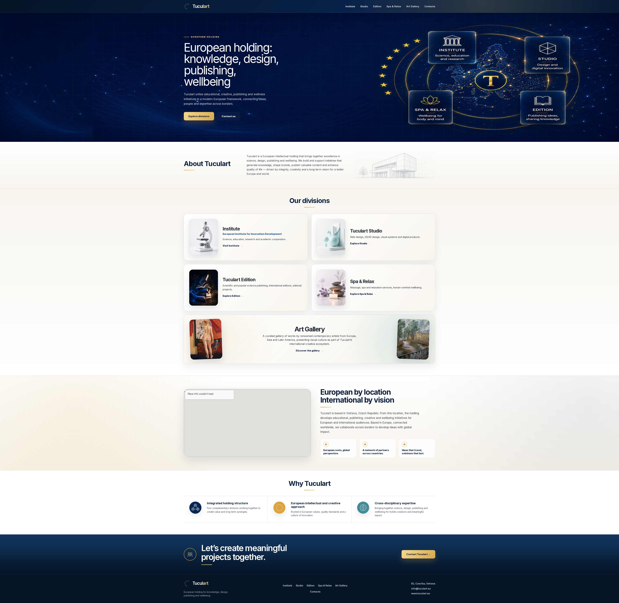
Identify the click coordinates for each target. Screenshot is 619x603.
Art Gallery (412, 6)
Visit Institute (231, 245)
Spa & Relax (394, 6)
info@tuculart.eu (421, 588)
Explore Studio (358, 243)
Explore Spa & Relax (361, 294)
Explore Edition (231, 295)
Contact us (229, 116)
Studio (364, 6)
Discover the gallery (308, 350)
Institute (350, 6)
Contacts (429, 6)
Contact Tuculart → (418, 554)
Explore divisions (198, 116)
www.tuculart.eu (420, 593)
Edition (377, 6)
